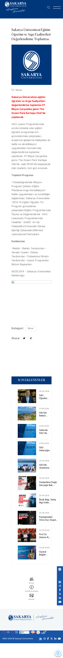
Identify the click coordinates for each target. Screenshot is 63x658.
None (18, 89)
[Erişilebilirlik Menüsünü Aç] (58, 653)
